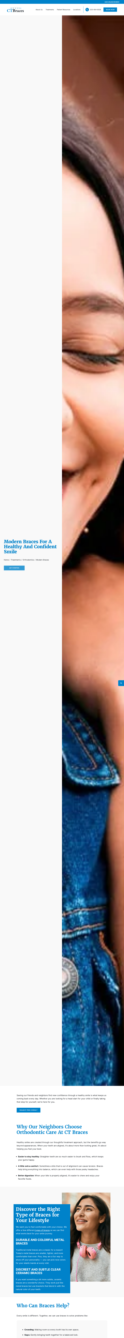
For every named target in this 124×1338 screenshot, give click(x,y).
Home (6, 560)
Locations (76, 10)
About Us (39, 10)
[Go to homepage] (12, 9)
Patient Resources (63, 10)
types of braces (42, 1230)
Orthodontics (28, 560)
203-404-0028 (95, 10)
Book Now (110, 10)
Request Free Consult (28, 1110)
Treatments (50, 10)
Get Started (14, 568)
